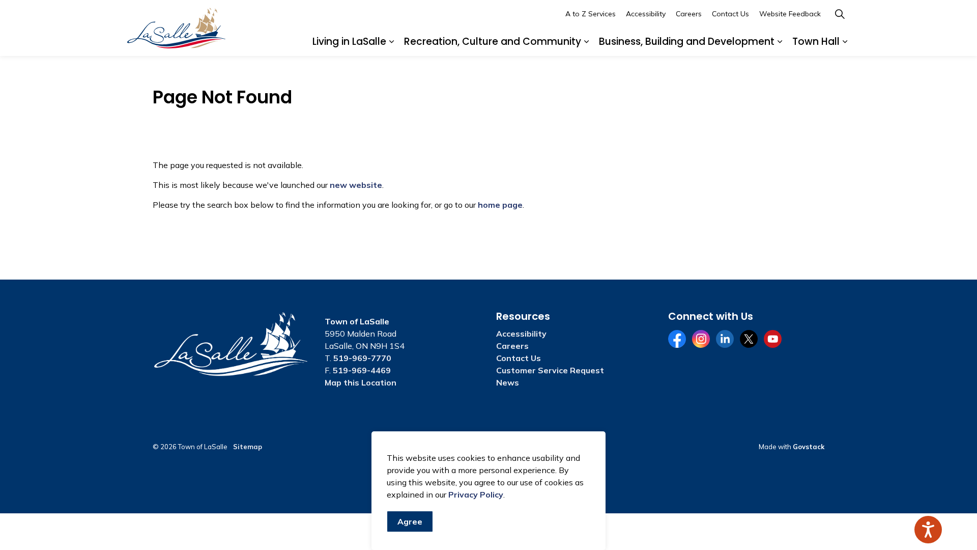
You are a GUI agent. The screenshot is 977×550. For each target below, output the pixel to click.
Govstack (808, 447)
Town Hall (816, 41)
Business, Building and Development (686, 41)
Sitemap (247, 447)
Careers (689, 13)
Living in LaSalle (349, 41)
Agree (409, 521)
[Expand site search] (839, 14)
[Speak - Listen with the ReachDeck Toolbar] (928, 529)
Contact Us (730, 13)
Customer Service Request (550, 370)
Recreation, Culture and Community (492, 41)
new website (356, 185)
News (507, 382)
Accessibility (646, 13)
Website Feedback (790, 13)
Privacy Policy (475, 494)
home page (500, 205)
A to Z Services (590, 13)
